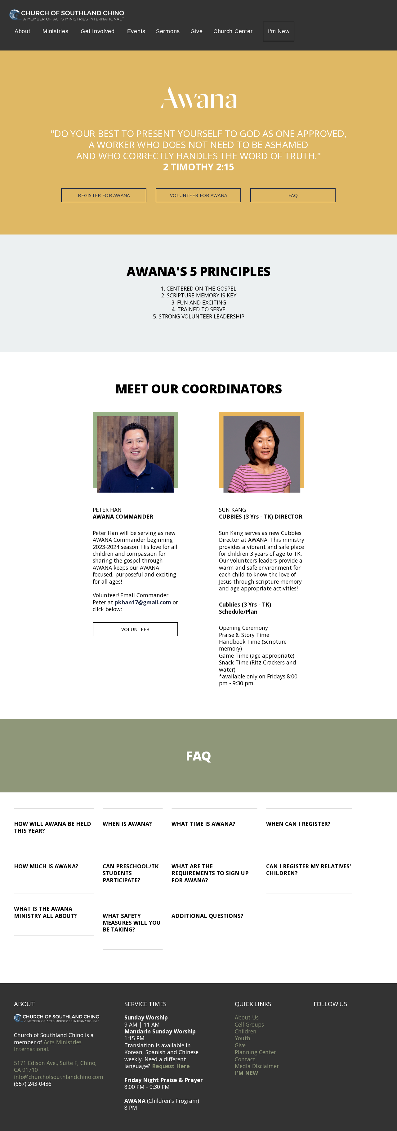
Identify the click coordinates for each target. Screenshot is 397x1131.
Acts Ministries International (48, 1045)
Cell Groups (249, 1024)
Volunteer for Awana (198, 195)
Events (136, 31)
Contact (245, 1059)
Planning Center (255, 1052)
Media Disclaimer (257, 1066)
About (23, 31)
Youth (242, 1038)
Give (196, 31)
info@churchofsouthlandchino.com (58, 1077)
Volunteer (135, 629)
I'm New (278, 31)
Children (245, 1031)
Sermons (168, 31)
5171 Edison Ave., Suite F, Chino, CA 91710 (55, 1066)
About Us (247, 1017)
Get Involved (98, 31)
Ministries (56, 31)
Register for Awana (104, 195)
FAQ (293, 195)
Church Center (232, 31)
